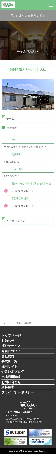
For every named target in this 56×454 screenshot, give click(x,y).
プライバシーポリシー (17, 392)
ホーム (7, 323)
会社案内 (7, 356)
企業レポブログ (12, 371)
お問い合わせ (11, 382)
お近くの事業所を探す (30, 15)
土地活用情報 (10, 376)
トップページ (11, 335)
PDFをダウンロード (22, 190)
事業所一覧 (9, 361)
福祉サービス (11, 345)
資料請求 (7, 387)
